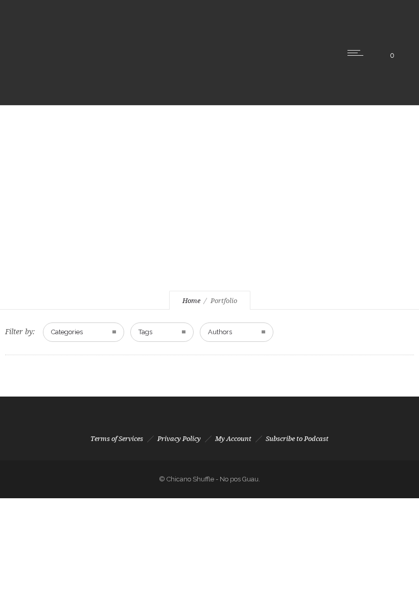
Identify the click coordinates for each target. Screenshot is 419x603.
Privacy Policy (179, 439)
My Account (233, 439)
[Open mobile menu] (357, 52)
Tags (145, 332)
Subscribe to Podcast (297, 439)
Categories (67, 332)
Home (191, 301)
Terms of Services (116, 439)
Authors (220, 332)
